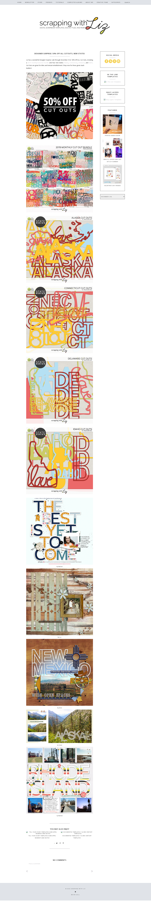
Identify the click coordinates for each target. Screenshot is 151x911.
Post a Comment (34, 864)
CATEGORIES (115, 2)
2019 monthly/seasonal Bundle (38, 63)
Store (40, 2)
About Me (89, 2)
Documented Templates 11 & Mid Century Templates (77, 837)
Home (19, 2)
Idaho (91, 63)
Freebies (49, 2)
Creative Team (102, 2)
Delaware (81, 63)
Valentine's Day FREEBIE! (112, 185)
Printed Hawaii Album (112, 135)
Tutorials (60, 2)
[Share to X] (56, 843)
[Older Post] (92, 871)
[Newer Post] (27, 871)
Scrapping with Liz (78, 888)
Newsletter (29, 2)
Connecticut (73, 63)
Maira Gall (75, 894)
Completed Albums (74, 2)
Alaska (66, 63)
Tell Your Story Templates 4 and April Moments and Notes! (42, 837)
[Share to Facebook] (60, 843)
